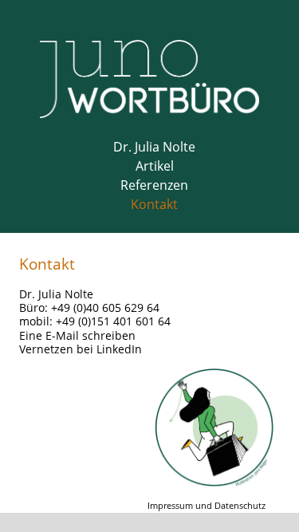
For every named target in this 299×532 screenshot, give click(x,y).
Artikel (155, 166)
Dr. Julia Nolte (154, 147)
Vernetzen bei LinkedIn (80, 349)
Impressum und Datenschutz (207, 505)
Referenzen (154, 185)
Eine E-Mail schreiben (77, 335)
